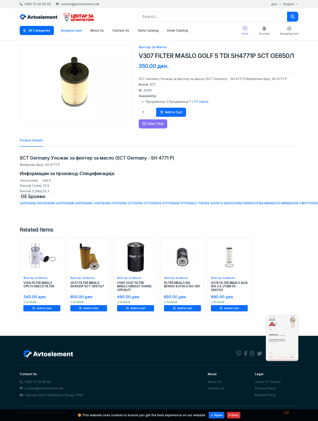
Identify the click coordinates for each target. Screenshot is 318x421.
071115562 (135, 203)
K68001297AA (253, 203)
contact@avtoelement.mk (80, 4)
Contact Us (120, 30)
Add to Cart (173, 112)
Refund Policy (265, 395)
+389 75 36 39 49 (37, 4)
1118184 (203, 203)
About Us (97, 30)
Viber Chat (155, 123)
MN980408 (289, 203)
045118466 (102, 203)
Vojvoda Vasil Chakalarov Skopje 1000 (53, 395)
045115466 (28, 203)
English (288, 4)
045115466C (84, 203)
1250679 (216, 203)
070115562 (119, 203)
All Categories (39, 30)
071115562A (152, 203)
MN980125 (272, 203)
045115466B (65, 203)
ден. (274, 4)
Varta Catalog (148, 30)
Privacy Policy (265, 388)
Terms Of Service (268, 382)
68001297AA (233, 203)
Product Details (31, 140)
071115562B (170, 203)
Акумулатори (71, 30)
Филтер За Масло (153, 47)
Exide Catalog (177, 30)
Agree (218, 415)
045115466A (46, 203)
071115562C (188, 203)
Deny (234, 415)
